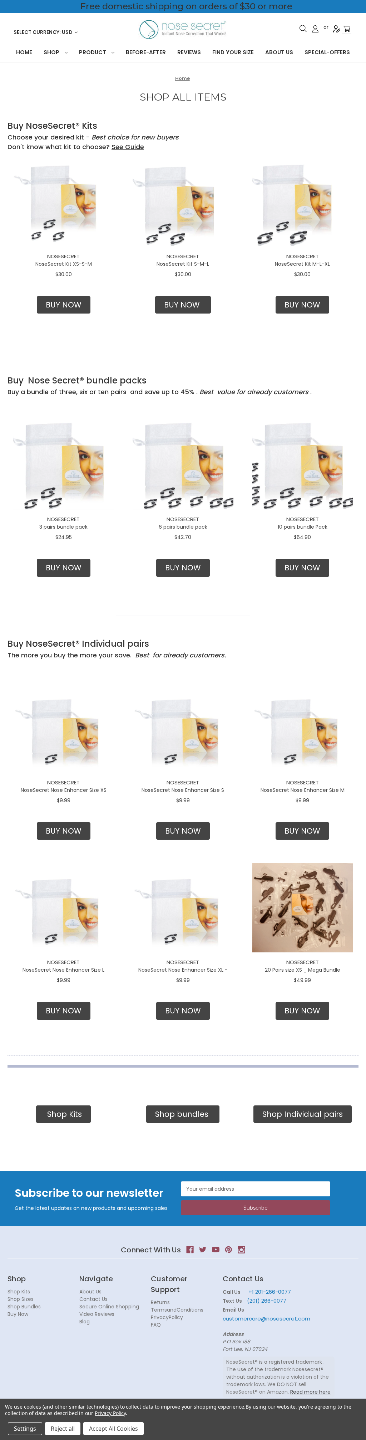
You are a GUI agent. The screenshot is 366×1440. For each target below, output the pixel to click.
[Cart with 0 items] (346, 29)
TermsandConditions (177, 1309)
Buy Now (18, 1314)
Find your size (233, 52)
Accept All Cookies (113, 1429)
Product (93, 52)
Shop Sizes (21, 1299)
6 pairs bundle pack (183, 526)
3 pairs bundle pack (63, 526)
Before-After (146, 52)
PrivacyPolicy (167, 1317)
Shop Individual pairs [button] (302, 1114)
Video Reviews (96, 1314)
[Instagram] (241, 1249)
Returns (160, 1302)
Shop (52, 52)
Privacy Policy (110, 1413)
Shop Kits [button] (63, 1114)
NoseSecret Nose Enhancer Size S (183, 790)
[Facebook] (190, 1249)
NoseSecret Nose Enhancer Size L (63, 969)
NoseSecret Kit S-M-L (183, 264)
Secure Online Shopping (109, 1306)
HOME (24, 52)
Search (303, 29)
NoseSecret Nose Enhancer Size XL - (183, 969)
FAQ (156, 1324)
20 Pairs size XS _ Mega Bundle (302, 969)
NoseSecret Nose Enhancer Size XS (64, 790)
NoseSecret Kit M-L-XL (302, 264)
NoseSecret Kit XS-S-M (63, 264)
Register (337, 29)
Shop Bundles (24, 1306)
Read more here (310, 1391)
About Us (279, 52)
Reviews (189, 52)
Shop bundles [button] (183, 1114)
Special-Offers (327, 52)
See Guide (128, 146)
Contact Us (93, 1299)
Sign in (315, 29)
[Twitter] (203, 1249)
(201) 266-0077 (266, 1300)
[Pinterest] (228, 1249)
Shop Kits (19, 1291)
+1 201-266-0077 (269, 1292)
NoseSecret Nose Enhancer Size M (303, 790)
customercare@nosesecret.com (266, 1318)
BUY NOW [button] (63, 305)
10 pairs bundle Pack (302, 526)
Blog (84, 1321)
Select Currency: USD (44, 32)
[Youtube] (215, 1249)
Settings (25, 1429)
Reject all (63, 1429)
